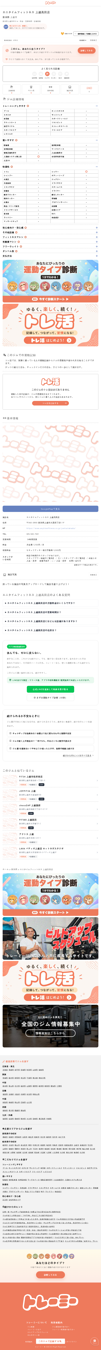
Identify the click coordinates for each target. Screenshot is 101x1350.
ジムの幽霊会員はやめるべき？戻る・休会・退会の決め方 (25, 1230)
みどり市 (61, 1137)
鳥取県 (5, 1102)
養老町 (59, 1149)
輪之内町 (85, 1149)
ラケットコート (69, 1168)
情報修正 (93, 40)
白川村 (82, 1152)
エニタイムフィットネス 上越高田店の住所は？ (32, 630)
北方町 (25, 1152)
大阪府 (17, 1094)
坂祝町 (31, 1152)
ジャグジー (14, 1188)
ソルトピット (81, 1168)
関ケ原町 (72, 1149)
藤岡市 (49, 1137)
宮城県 (23, 1070)
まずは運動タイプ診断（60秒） (52, 697)
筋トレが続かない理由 (11, 1237)
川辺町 (43, 1152)
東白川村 (69, 1152)
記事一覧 (6, 1212)
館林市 (37, 1137)
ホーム (6, 869)
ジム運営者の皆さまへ (61, 1327)
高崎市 (5, 1137)
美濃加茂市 (68, 1145)
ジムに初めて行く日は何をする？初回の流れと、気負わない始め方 (29, 1226)
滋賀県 (5, 1094)
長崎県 (17, 1119)
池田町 (19, 1152)
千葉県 (29, 1078)
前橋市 (11, 1137)
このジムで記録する (48, 1341)
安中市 (55, 1137)
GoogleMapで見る (50, 508)
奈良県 (29, 1094)
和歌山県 (36, 1094)
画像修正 (93, 575)
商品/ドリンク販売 (32, 1191)
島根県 (11, 1102)
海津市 (41, 1149)
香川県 (11, 1110)
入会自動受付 (58, 1180)
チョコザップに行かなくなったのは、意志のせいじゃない (66, 1223)
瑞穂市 (11, 1149)
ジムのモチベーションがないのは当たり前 (65, 1230)
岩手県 (17, 1070)
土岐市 (76, 1145)
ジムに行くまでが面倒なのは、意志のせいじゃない (23, 1223)
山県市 (5, 1149)
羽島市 (55, 1145)
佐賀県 (11, 1119)
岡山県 (17, 1102)
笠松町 (53, 1149)
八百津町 (55, 1152)
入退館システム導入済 (73, 1180)
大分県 (29, 1119)
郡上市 (29, 1149)
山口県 (29, 1102)
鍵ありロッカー (73, 1188)
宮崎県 (35, 1119)
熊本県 (23, 1119)
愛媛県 (17, 1110)
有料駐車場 (22, 1180)
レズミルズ (47, 1171)
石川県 (17, 1086)
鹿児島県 (42, 1119)
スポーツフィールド (54, 1168)
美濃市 (43, 1145)
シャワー (6, 1188)
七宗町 (49, 1152)
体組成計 (58, 1191)
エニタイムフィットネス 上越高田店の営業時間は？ (34, 612)
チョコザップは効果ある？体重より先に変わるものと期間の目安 (35, 1212)
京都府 (11, 1094)
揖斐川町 (6, 1152)
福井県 (23, 1086)
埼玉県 (23, 1078)
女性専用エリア (15, 1200)
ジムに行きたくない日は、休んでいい (69, 1237)
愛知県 (53, 1086)
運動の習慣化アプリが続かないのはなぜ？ (37, 1237)
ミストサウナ (44, 1188)
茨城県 (5, 1078)
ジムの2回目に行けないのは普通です (70, 1219)
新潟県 (6, 17)
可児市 (90, 1145)
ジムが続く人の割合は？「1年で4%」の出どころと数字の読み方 (28, 1215)
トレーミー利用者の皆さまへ (63, 1329)
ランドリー (49, 1191)
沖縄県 (49, 1119)
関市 (30, 1145)
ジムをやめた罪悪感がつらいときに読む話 (19, 1241)
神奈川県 (42, 1078)
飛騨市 (17, 1149)
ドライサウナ (33, 1188)
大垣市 (11, 1145)
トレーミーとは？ (34, 1329)
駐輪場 (5, 1180)
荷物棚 (95, 1188)
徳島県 (5, 1110)
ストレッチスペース (10, 1171)
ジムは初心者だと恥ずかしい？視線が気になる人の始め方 (25, 1234)
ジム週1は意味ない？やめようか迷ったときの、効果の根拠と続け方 (29, 1219)
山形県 (35, 1070)
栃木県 (11, 1078)
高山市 (17, 1145)
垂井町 (65, 1149)
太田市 (25, 1137)
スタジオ (25, 1168)
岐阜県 (41, 1086)
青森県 (11, 1070)
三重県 (59, 1086)
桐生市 (31, 1137)
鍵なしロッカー (86, 1188)
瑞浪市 (49, 1145)
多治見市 (24, 1145)
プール (5, 1168)
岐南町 (47, 1149)
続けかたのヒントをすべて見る (77, 755)
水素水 (5, 1191)
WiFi (42, 1191)
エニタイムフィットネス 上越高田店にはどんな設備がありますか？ (42, 621)
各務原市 (83, 1145)
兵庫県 (23, 1094)
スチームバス (55, 1188)
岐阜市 (5, 1145)
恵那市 (61, 1145)
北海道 (5, 1070)
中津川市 (36, 1145)
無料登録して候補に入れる (87, 34)
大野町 (13, 1152)
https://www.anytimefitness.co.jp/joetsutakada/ (51, 528)
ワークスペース (34, 1180)
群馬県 (17, 1078)
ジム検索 (30, 1327)
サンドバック (34, 1168)
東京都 (35, 1078)
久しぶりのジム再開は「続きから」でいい (81, 1241)
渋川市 (43, 1137)
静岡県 (47, 1086)
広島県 (23, 1102)
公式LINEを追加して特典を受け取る (50, 689)
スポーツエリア (25, 1171)
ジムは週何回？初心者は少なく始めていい (65, 1234)
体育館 (43, 1168)
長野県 (35, 1086)
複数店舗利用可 (47, 1180)
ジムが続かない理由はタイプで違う (50, 1241)
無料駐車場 (13, 1180)
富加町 (37, 1152)
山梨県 (29, 1086)
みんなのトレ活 (33, 1335)
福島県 (41, 1070)
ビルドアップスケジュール (37, 1332)
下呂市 (35, 1149)
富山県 (11, 1086)
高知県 (23, 1110)
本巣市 (23, 1149)
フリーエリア (37, 1171)
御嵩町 (76, 1152)
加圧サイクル (92, 1168)
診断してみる (87, 50)
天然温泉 (23, 1188)
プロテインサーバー (16, 1191)
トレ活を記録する (50, 403)
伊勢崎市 (18, 1137)
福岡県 (5, 1119)
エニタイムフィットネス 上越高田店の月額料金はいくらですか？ (41, 603)
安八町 (92, 1149)
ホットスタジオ (15, 1168)
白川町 (62, 1152)
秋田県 (29, 1070)
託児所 (5, 1200)
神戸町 (79, 1149)
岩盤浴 (63, 1188)
